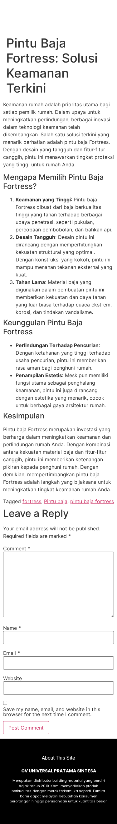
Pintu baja (55, 501)
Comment (16, 548)
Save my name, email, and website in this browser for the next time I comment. (51, 712)
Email (11, 652)
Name (12, 627)
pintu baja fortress (92, 501)
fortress (31, 501)
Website (12, 678)
